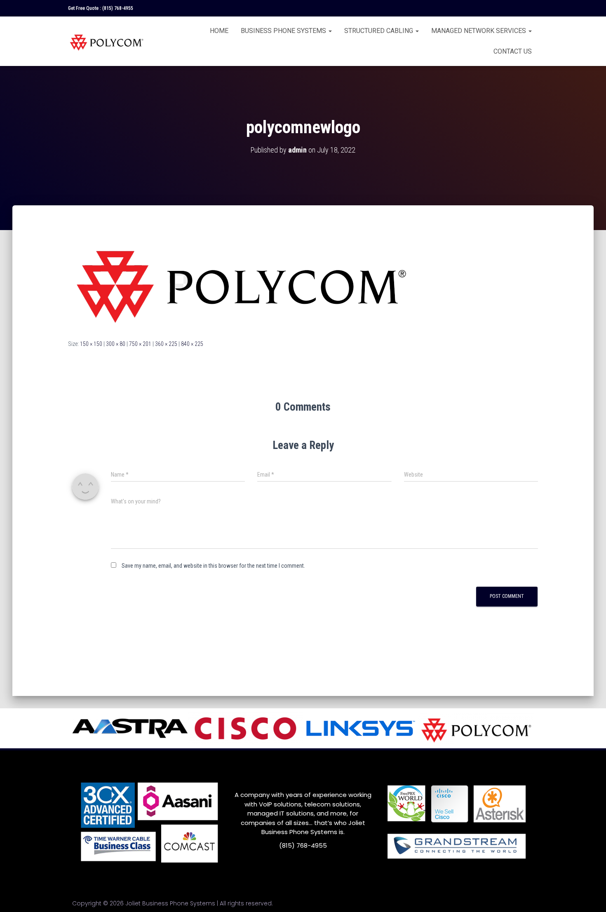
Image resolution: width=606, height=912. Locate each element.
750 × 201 (140, 344)
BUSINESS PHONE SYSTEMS (284, 31)
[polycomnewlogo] (241, 280)
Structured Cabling (379, 31)
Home (219, 31)
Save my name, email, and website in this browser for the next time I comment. (213, 565)
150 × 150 (91, 344)
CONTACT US (512, 51)
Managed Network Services (479, 31)
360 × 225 (166, 344)
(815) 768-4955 (117, 8)
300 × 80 (115, 344)
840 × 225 (192, 344)
